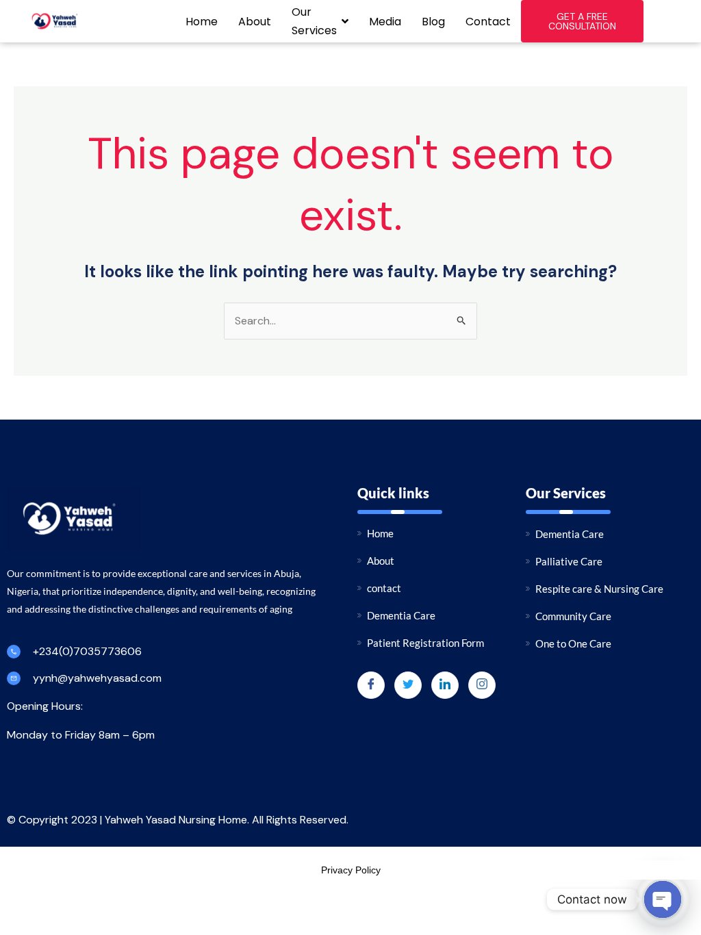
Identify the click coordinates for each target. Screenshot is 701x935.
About (254, 21)
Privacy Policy (351, 869)
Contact (488, 21)
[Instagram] (482, 685)
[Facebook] (371, 685)
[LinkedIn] (445, 685)
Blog (433, 21)
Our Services (314, 21)
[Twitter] (408, 685)
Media (385, 21)
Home (202, 21)
